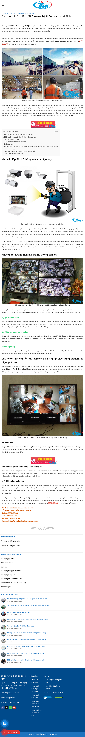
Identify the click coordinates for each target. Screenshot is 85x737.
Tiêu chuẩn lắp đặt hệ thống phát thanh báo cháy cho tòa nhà (28, 606)
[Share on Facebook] (37, 528)
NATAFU (54, 734)
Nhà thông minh (6, 587)
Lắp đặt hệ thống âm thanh (10, 546)
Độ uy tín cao (12, 149)
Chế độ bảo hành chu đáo (15, 153)
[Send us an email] (6, 707)
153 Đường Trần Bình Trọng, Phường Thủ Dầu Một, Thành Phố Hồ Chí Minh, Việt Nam (14, 685)
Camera (4, 567)
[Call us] (10, 707)
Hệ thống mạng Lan (8, 575)
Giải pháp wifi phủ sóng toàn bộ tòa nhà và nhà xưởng (25, 653)
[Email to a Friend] (44, 528)
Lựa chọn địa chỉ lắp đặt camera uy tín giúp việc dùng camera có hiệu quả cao (31, 147)
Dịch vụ (4, 13)
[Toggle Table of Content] (55, 131)
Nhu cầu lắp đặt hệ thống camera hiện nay (18, 135)
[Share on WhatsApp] (33, 528)
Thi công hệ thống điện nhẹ (10, 541)
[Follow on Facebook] (3, 707)
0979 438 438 (14, 693)
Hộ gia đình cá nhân (13, 139)
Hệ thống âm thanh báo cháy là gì (18, 612)
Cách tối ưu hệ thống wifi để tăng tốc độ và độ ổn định (26, 646)
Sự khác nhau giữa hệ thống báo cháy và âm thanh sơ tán (27, 599)
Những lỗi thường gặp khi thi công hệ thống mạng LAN (25, 660)
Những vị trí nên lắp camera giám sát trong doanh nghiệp (26, 633)
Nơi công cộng (9, 144)
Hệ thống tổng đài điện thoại (11, 571)
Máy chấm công (7, 563)
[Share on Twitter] (40, 528)
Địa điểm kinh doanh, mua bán (17, 141)
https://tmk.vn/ (13, 702)
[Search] (82, 5)
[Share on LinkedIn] (52, 528)
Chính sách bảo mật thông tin (35, 688)
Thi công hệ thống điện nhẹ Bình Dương (20, 13)
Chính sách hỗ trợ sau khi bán (36, 712)
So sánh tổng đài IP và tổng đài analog (20, 626)
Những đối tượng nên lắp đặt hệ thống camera (20, 137)
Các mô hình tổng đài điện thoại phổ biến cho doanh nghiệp (27, 619)
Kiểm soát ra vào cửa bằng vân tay (13, 583)
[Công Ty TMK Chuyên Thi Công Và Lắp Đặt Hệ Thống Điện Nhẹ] (42, 5)
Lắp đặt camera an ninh (54, 692)
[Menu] (3, 4)
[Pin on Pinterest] (48, 528)
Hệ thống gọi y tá (7, 559)
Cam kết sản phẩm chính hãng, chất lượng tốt (21, 151)
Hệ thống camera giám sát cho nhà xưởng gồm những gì (26, 640)
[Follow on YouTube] (14, 707)
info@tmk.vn (10, 698)
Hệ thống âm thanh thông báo (12, 579)
